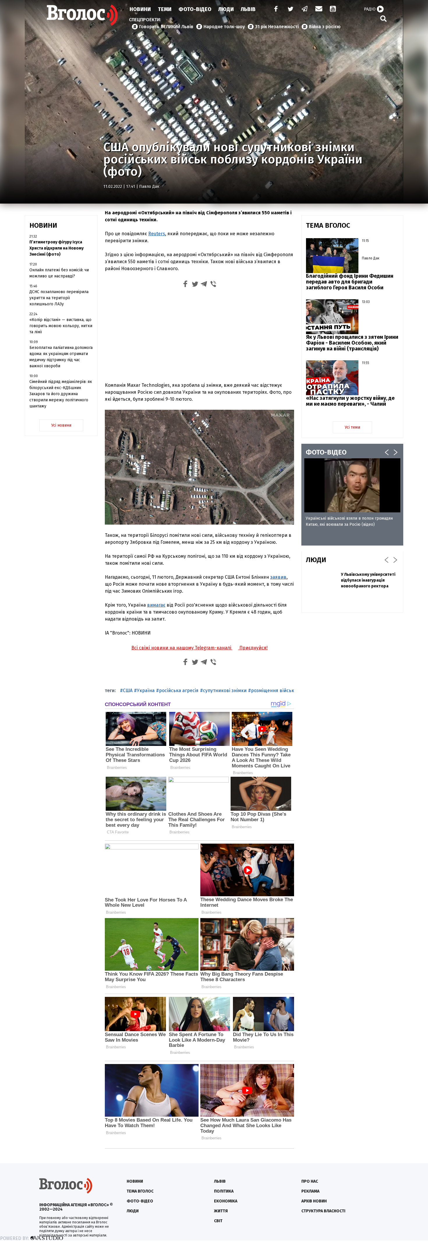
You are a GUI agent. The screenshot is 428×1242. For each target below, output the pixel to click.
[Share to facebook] (185, 285)
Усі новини (61, 425)
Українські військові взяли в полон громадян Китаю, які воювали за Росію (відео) (349, 521)
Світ (218, 1220)
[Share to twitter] (194, 285)
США (127, 690)
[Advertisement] (199, 334)
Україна (146, 690)
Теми (164, 9)
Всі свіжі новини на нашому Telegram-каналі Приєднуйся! (199, 648)
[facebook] (274, 9)
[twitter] (290, 9)
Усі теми (352, 427)
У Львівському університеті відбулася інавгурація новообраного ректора (368, 580)
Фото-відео (140, 1201)
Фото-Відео (194, 9)
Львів (248, 9)
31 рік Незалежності (277, 26)
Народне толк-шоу (224, 26)
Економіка (225, 1201)
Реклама (310, 1191)
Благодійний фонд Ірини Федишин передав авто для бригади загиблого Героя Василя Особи (349, 282)
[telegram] (305, 9)
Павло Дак (149, 186)
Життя (221, 1211)
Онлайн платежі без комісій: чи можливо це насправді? (59, 273)
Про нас (309, 1181)
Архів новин (314, 1201)
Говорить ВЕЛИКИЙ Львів (166, 26)
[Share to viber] (213, 285)
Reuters (156, 233)
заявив (278, 577)
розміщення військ (272, 690)
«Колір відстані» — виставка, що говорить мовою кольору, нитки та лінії (60, 325)
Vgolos (82, 15)
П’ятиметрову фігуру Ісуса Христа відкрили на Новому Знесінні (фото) (56, 248)
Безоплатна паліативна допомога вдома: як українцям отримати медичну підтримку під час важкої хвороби (61, 356)
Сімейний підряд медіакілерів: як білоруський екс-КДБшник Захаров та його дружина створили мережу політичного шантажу (60, 394)
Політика (224, 1191)
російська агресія (179, 690)
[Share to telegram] (204, 285)
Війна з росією (325, 26)
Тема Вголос (140, 1191)
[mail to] (318, 9)
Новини (140, 9)
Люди (226, 9)
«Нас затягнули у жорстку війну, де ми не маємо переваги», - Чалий (350, 401)
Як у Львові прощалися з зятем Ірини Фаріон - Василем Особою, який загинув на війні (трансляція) (352, 343)
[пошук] (383, 18)
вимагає (156, 605)
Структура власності (323, 1211)
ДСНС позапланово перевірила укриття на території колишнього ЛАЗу (59, 298)
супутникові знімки (225, 690)
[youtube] (333, 9)
